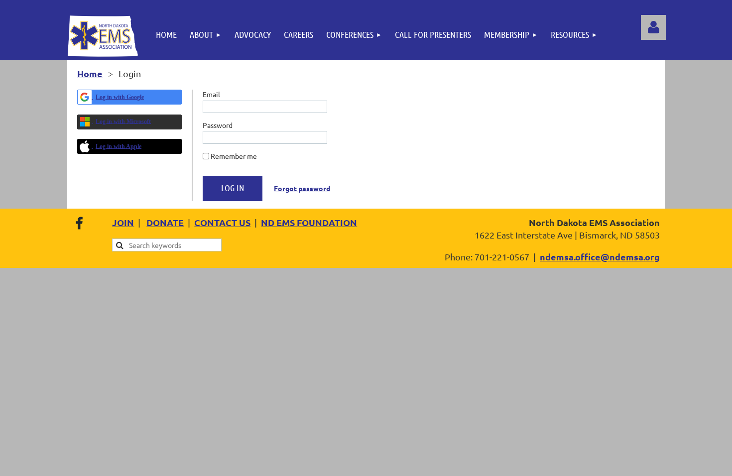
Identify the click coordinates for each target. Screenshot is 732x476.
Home (90, 73)
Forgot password (302, 188)
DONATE (165, 222)
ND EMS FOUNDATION (309, 222)
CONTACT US (222, 222)
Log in (653, 27)
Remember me (234, 155)
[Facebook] (79, 223)
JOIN (123, 222)
